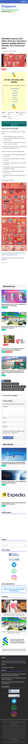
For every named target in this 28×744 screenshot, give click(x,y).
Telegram (15, 90)
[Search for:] (14, 545)
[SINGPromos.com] (14, 8)
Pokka (23, 386)
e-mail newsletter (14, 88)
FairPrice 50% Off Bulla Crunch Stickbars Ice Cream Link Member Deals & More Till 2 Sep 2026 (12, 372)
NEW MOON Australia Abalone (10, 383)
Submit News (5, 667)
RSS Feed (15, 101)
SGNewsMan (13, 51)
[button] (24, 1)
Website (5, 426)
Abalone (7, 381)
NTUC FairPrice (6, 386)
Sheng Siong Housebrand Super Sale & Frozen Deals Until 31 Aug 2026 (13, 327)
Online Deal (16, 386)
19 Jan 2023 (5, 51)
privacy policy (13, 722)
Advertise (11, 667)
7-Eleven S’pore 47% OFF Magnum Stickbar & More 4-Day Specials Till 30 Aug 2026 (13, 349)
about (17, 722)
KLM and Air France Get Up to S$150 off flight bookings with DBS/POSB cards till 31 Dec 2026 (13, 463)
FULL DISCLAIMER (15, 739)
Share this (4, 258)
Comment (5, 406)
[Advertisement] (14, 25)
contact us (15, 723)
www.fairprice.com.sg (11, 254)
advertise (21, 722)
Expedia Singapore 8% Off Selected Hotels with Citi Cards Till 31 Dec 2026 (13, 503)
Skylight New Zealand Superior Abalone (13, 389)
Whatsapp (14, 93)
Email (4, 422)
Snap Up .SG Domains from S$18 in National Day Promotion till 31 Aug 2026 (13, 482)
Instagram (14, 95)
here (20, 253)
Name (4, 418)
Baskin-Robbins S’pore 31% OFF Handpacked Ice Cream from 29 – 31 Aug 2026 (13, 305)
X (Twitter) (15, 99)
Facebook (14, 97)
